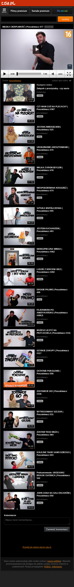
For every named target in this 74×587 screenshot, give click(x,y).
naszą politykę (54, 561)
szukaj (65, 19)
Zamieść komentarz (57, 529)
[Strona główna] (8, 3)
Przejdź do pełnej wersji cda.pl (37, 547)
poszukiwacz (15, 80)
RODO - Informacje (53, 566)
